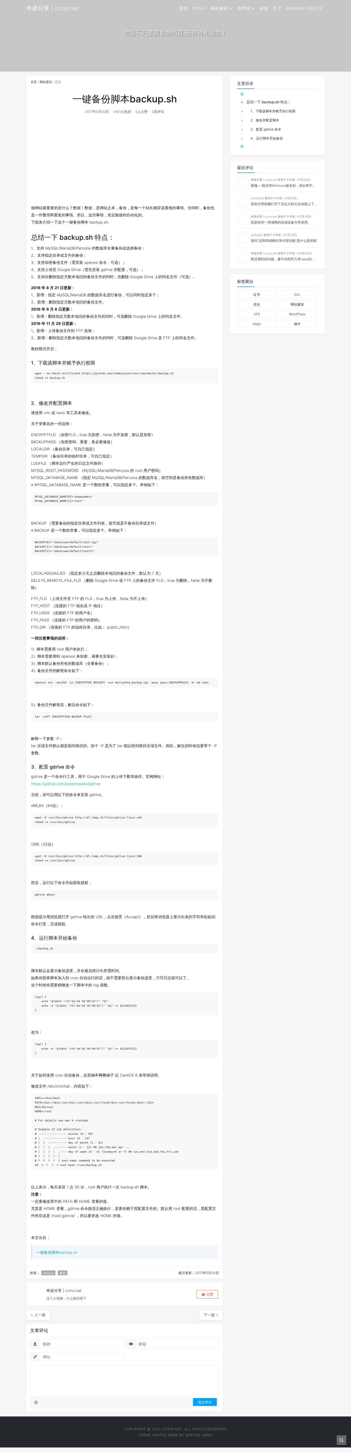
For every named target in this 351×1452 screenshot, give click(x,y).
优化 (256, 304)
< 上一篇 (38, 1314)
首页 (183, 8)
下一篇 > (210, 1314)
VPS (197, 8)
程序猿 (243, 8)
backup (48, 1273)
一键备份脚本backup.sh (56, 1252)
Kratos (159, 1435)
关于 (277, 8)
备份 (62, 1273)
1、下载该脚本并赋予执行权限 (273, 111)
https (257, 324)
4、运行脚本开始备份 (266, 138)
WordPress (297, 314)
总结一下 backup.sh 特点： (268, 102)
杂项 (264, 8)
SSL (297, 294)
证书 (256, 294)
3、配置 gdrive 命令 (265, 129)
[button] (207, 1294)
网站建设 (219, 8)
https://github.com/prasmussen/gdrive (65, 783)
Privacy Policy (304, 8)
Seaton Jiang (199, 1435)
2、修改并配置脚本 (264, 120)
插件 (297, 324)
